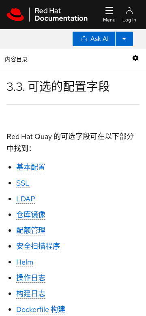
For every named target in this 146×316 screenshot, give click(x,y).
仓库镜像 (30, 214)
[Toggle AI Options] (124, 39)
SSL (23, 183)
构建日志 (30, 293)
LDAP (25, 198)
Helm (24, 262)
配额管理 (30, 230)
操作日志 (30, 277)
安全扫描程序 (38, 246)
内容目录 (16, 58)
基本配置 (30, 167)
